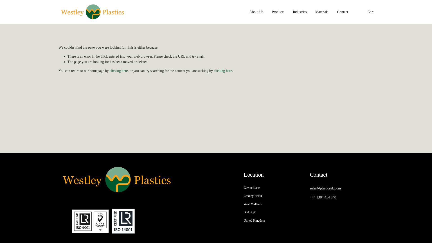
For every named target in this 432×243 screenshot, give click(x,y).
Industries (300, 12)
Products (278, 12)
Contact (342, 12)
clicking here (119, 71)
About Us (256, 12)
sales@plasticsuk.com (325, 188)
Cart (370, 12)
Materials (321, 12)
